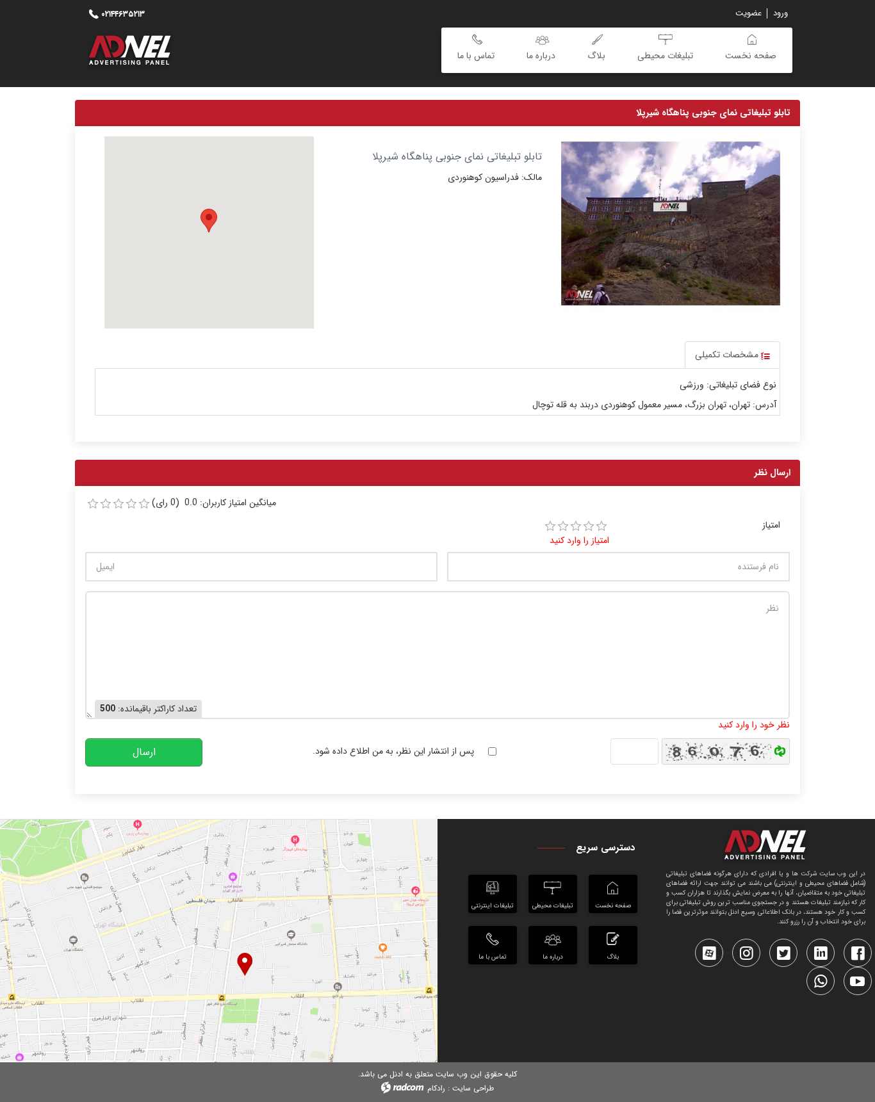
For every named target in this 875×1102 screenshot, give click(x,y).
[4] (588, 526)
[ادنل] (766, 847)
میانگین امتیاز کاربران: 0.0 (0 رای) (214, 503)
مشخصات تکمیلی (728, 355)
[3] (576, 526)
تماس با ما (492, 957)
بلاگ (613, 957)
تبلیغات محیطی (552, 906)
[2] (563, 526)
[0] (93, 504)
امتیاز (771, 525)
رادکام (436, 1088)
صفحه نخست (613, 906)
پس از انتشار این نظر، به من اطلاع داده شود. (393, 751)
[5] (601, 526)
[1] (550, 526)
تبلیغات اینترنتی (492, 906)
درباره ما (553, 957)
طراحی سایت (473, 1088)
